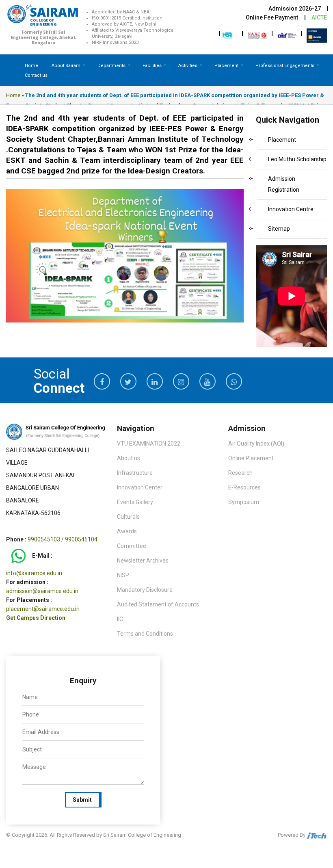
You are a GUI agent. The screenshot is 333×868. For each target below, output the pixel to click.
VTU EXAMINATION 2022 (148, 443)
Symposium (243, 502)
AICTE (319, 17)
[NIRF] (287, 35)
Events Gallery (135, 502)
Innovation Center (139, 487)
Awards (127, 531)
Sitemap (279, 228)
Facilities (153, 65)
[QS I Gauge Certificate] (317, 35)
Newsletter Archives (143, 560)
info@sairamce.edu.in (34, 573)
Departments (112, 65)
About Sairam (66, 65)
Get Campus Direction (35, 618)
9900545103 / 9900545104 (62, 539)
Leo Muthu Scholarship (297, 159)
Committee (131, 546)
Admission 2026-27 (294, 8)
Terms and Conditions (145, 633)
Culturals (128, 516)
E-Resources (244, 487)
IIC (120, 619)
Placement (227, 65)
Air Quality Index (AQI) (256, 443)
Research (240, 473)
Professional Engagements (285, 65)
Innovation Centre (291, 209)
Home (31, 65)
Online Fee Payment (272, 17)
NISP (123, 575)
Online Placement (251, 458)
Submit (82, 800)
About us (128, 458)
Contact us (36, 75)
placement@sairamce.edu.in (43, 609)
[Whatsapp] (18, 555)
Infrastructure (135, 473)
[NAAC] (257, 35)
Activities (188, 65)
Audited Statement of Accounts (158, 604)
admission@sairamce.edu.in (42, 591)
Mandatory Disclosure (145, 590)
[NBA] (228, 35)
